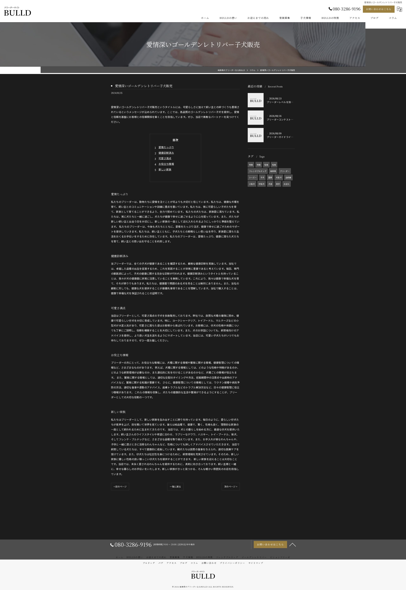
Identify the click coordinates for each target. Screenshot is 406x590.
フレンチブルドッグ (257, 171)
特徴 (251, 164)
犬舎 (270, 184)
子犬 (262, 177)
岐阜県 (273, 171)
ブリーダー (285, 171)
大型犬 (279, 177)
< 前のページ (120, 486)
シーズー (253, 177)
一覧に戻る (175, 486)
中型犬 (262, 184)
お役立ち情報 (166, 164)
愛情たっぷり (166, 147)
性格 (266, 164)
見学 (278, 184)
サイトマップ (255, 562)
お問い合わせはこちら (378, 9)
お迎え (287, 184)
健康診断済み (166, 153)
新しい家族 (165, 169)
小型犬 (252, 184)
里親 (270, 177)
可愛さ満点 (165, 158)
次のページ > (230, 486)
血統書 (288, 177)
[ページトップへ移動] (292, 544)
